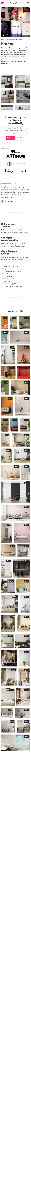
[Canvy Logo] (2, 3)
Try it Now (10, 138)
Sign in (23, 3)
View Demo (20, 138)
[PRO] (4, 328)
